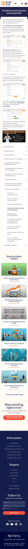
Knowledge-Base (14, 476)
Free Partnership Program (14, 452)
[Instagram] (21, 524)
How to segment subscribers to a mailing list (14, 364)
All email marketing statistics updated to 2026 (14, 322)
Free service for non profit (14, 455)
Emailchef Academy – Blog (14, 458)
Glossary (14, 478)
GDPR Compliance (19, 545)
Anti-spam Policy (8, 543)
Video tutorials (14, 473)
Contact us (14, 470)
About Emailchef (14, 443)
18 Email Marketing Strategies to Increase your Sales (14, 300)
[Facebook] (7, 524)
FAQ (14, 481)
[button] (15, 3)
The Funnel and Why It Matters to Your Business (14, 386)
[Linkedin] (16, 524)
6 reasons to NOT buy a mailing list (14, 343)
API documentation (14, 486)
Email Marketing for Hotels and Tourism (14, 449)
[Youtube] (12, 524)
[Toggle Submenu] (24, 146)
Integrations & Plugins (14, 488)
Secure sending (10, 545)
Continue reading (14, 282)
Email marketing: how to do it (14, 446)
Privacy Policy (14, 508)
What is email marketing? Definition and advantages (14, 279)
